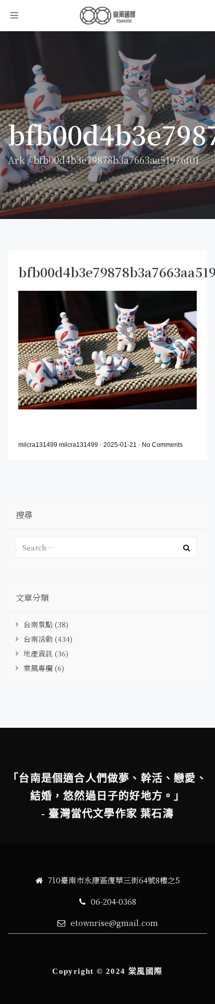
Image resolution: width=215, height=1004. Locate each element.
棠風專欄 (38, 668)
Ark (16, 159)
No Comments (162, 444)
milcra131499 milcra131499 (59, 444)
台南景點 (38, 624)
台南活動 (38, 639)
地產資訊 (38, 653)
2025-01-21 (120, 444)
